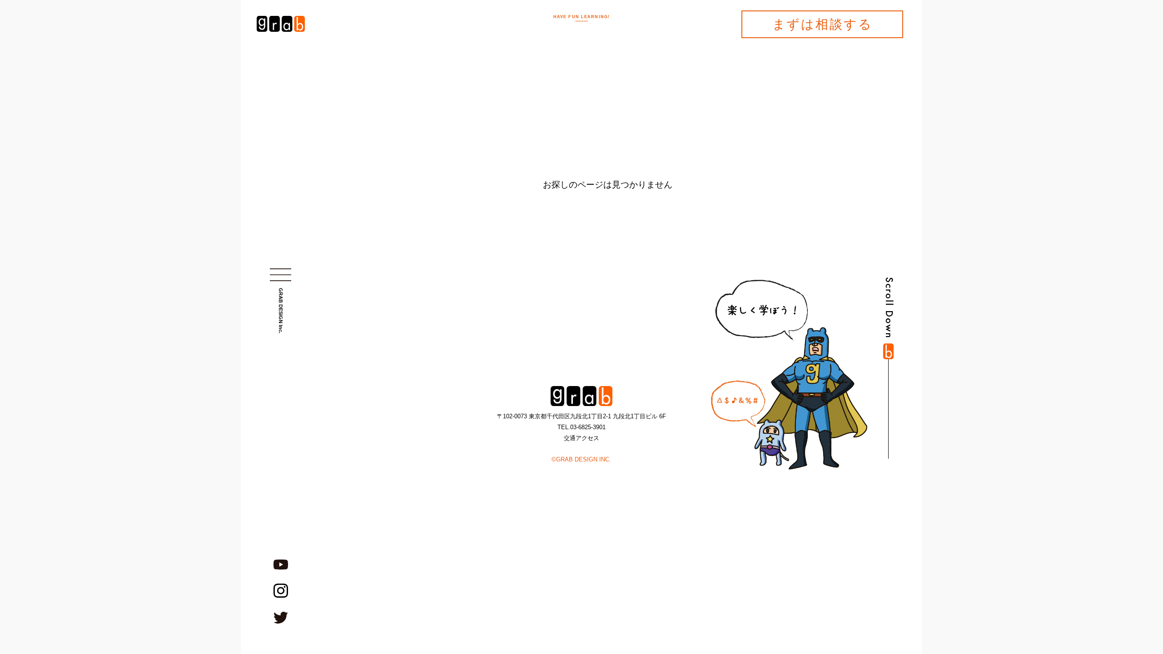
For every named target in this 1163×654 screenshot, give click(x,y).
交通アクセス (581, 438)
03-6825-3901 (588, 427)
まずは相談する (822, 24)
